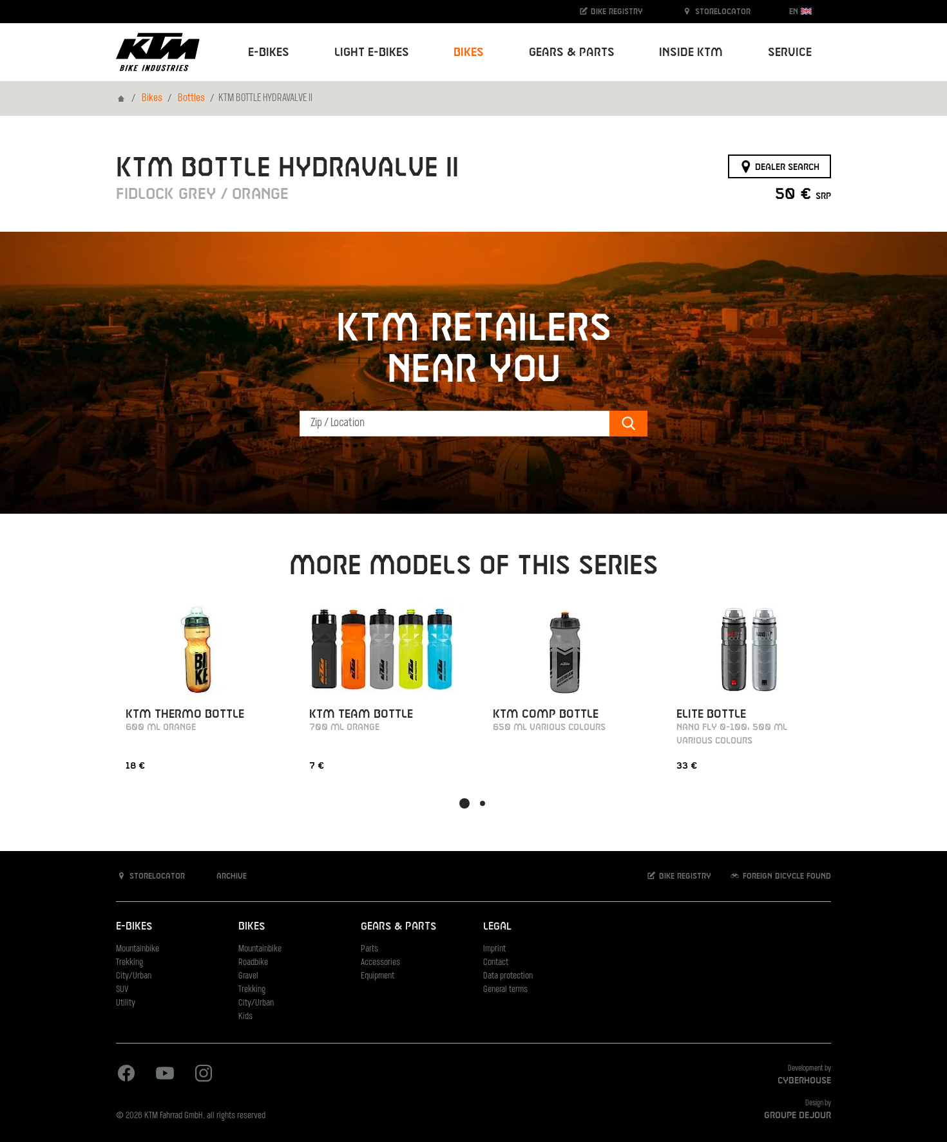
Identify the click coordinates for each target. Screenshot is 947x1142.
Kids (245, 1017)
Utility (125, 1003)
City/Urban (133, 976)
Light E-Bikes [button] (371, 52)
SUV (122, 990)
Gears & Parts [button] (572, 52)
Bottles (191, 98)
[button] (464, 803)
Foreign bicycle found (785, 876)
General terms (505, 990)
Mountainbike (137, 949)
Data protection (508, 976)
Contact (495, 963)
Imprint (494, 949)
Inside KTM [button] (691, 52)
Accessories (380, 963)
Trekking (129, 963)
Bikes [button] (469, 52)
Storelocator (722, 11)
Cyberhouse (804, 1081)
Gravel (248, 976)
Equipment (377, 976)
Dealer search (785, 167)
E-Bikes (134, 926)
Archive (230, 876)
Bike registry (615, 11)
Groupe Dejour (797, 1115)
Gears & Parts (398, 926)
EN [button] (795, 11)
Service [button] (790, 52)
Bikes (152, 98)
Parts (369, 949)
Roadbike (253, 963)
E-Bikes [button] (268, 52)
